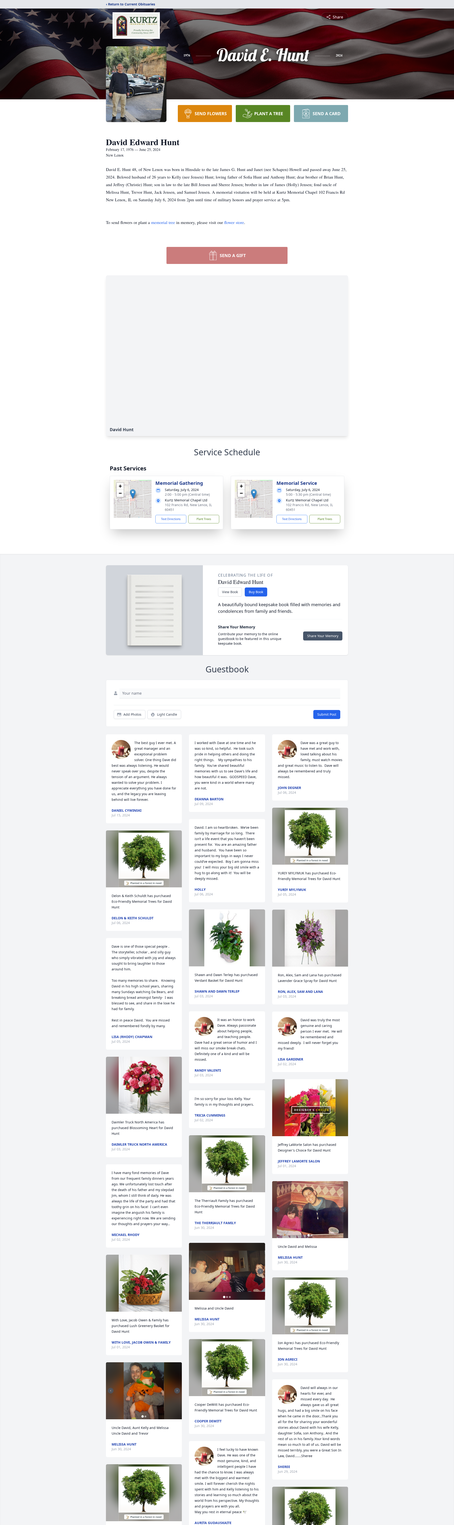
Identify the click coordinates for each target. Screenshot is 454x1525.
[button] (133, 494)
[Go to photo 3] (230, 1297)
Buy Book (256, 592)
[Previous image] (111, 1391)
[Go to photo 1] (142, 1416)
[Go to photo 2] (145, 1416)
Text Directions (171, 519)
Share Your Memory (322, 636)
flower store (234, 222)
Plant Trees (203, 519)
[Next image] (177, 1391)
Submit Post (326, 714)
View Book (230, 592)
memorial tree (163, 222)
